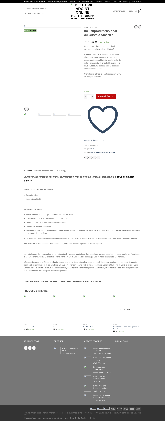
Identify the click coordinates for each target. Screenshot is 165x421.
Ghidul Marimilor (136, 1)
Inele (96, 27)
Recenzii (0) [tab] (61, 171)
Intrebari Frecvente (73, 413)
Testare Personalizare (34, 13)
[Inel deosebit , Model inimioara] (67, 309)
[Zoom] (26, 109)
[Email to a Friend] (94, 157)
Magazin (107, 1)
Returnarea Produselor (53, 413)
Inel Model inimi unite (90, 327)
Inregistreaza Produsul (37, 9)
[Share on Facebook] (86, 157)
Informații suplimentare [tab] (44, 171)
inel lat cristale (110, 152)
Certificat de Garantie (131, 413)
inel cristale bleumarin (97, 152)
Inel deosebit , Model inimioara (64, 327)
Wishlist (125, 1)
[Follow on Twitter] (30, 348)
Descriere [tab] (28, 171)
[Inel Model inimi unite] (97, 309)
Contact (117, 413)
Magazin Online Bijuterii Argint (57, 1)
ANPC (26, 414)
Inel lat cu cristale (30, 327)
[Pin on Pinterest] (98, 157)
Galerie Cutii (117, 1)
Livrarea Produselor (32, 413)
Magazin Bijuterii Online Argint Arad (81, 1)
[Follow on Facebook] (26, 348)
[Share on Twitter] (90, 157)
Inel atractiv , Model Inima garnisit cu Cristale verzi (126, 328)
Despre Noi (98, 1)
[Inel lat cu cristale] (37, 309)
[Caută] (24, 9)
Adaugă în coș (105, 96)
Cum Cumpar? (89, 413)
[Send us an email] (34, 348)
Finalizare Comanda (104, 413)
